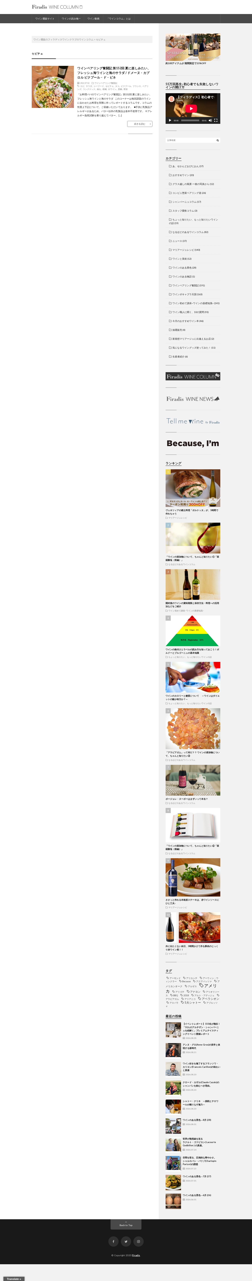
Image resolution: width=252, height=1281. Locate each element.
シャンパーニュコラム (184, 201)
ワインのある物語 (182, 276)
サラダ (89, 86)
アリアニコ (190, 999)
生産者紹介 (178, 356)
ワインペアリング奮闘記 (106, 83)
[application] (193, 108)
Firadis (136, 1255)
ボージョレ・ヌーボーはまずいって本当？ (187, 799)
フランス (137, 86)
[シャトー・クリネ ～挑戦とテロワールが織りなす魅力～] (173, 1107)
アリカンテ (191, 978)
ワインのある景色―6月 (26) (197, 1195)
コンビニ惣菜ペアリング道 (186, 192)
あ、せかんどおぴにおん (185, 166)
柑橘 (105, 89)
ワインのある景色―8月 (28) (197, 1120)
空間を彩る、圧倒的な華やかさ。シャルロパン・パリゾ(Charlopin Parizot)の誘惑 (199, 1161)
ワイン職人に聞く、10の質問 (188, 312)
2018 (186, 995)
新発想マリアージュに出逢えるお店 (191, 338)
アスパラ (174, 1002)
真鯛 (120, 89)
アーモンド (175, 978)
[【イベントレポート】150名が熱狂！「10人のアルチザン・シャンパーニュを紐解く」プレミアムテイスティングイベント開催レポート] (173, 1030)
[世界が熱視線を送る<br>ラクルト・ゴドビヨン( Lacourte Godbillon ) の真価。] (173, 1145)
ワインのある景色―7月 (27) (197, 1176)
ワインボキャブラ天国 (184, 294)
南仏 (99, 89)
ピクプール (126, 86)
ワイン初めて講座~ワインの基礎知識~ (193, 303)
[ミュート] (210, 120)
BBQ (175, 995)
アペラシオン (210, 999)
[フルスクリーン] (216, 120)
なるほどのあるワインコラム (188, 232)
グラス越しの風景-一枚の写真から (190, 183)
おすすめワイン (180, 175)
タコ (117, 86)
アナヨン (195, 991)
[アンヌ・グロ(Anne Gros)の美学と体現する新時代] (173, 1050)
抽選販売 (177, 329)
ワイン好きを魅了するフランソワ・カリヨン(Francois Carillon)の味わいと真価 (201, 1066)
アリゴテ (179, 991)
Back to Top (126, 1225)
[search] (217, 140)
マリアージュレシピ (183, 249)
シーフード (99, 86)
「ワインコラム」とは (119, 18)
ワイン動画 (93, 18)
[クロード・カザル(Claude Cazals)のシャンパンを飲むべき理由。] (173, 1088)
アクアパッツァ (204, 981)
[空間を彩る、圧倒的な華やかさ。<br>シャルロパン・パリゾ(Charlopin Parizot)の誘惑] (173, 1163)
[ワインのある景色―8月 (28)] (173, 1126)
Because (186, 981)
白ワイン (112, 89)
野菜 (126, 89)
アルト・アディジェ (204, 995)
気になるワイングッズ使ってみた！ (191, 347)
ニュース (177, 240)
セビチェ (109, 86)
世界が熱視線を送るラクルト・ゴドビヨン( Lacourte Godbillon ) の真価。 (199, 1142)
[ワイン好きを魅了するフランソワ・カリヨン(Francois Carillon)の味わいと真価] (173, 1069)
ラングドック (89, 89)
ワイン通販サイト (45, 18)
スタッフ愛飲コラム (183, 210)
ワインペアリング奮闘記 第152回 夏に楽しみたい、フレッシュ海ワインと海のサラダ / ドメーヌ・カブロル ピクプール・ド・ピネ (114, 72)
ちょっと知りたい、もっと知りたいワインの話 (190, 657)
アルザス (192, 986)
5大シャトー (193, 1002)
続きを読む (139, 123)
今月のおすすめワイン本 (185, 320)
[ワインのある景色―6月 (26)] (173, 1201)
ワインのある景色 (182, 267)
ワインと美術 (179, 258)
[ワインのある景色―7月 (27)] (173, 1182)
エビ (82, 86)
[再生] (170, 120)
